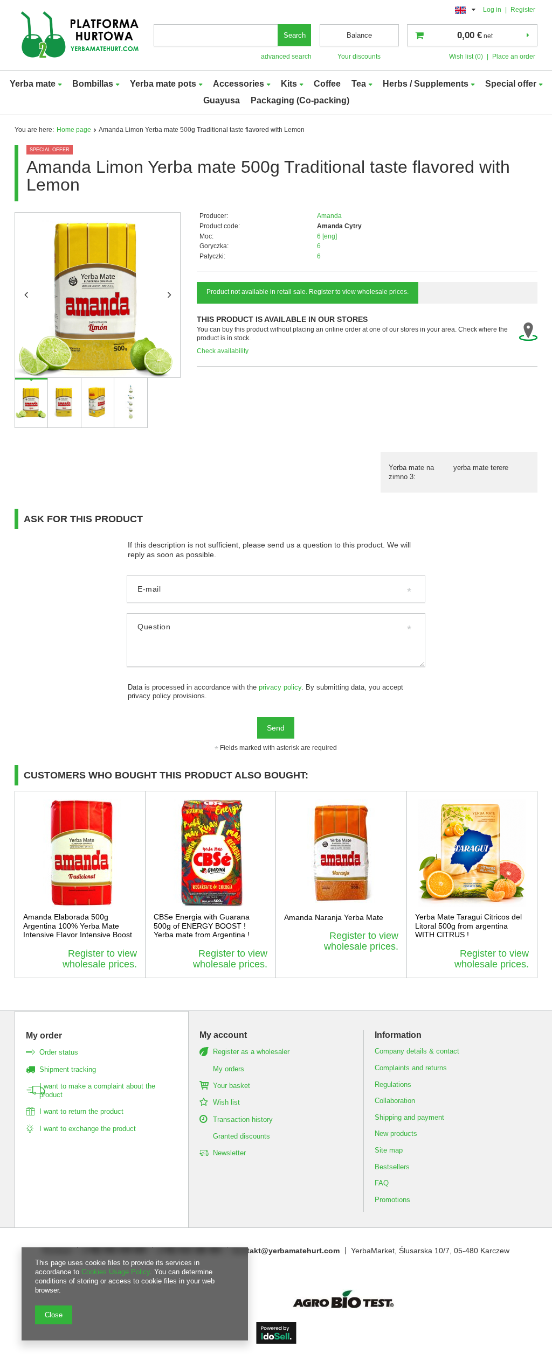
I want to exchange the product (87, 1129)
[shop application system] (276, 1341)
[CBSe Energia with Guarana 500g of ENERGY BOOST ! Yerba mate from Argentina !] (211, 853)
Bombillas (92, 83)
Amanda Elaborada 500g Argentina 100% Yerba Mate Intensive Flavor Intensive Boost (77, 925)
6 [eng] (327, 236)
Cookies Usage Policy (115, 1272)
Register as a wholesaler (251, 1052)
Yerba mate (33, 83)
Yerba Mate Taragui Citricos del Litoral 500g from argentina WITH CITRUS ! (468, 925)
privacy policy (280, 687)
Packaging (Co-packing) (300, 100)
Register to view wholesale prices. (100, 959)
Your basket (231, 1086)
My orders (228, 1069)
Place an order (513, 56)
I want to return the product (81, 1111)
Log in (493, 9)
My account (223, 1035)
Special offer (510, 83)
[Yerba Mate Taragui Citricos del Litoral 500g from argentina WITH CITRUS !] (472, 853)
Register (522, 9)
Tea (358, 83)
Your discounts (359, 56)
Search (295, 35)
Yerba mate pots (163, 83)
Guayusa (221, 100)
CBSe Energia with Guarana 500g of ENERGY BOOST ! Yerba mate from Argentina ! (202, 925)
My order (44, 1035)
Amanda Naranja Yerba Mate (333, 917)
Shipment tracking (67, 1069)
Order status (58, 1052)
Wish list (226, 1102)
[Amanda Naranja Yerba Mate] (341, 853)
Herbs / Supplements (425, 83)
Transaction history (243, 1119)
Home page (74, 130)
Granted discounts (241, 1136)
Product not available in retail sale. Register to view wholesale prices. (307, 292)
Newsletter (229, 1153)
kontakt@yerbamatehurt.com (286, 1250)
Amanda (329, 216)
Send (276, 728)
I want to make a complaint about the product (97, 1090)
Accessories (238, 83)
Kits (289, 83)
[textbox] (216, 35)
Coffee (327, 83)
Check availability (223, 351)
